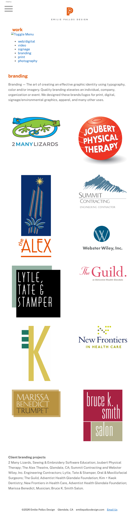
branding (24, 53)
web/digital (26, 41)
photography (27, 61)
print (21, 57)
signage (24, 49)
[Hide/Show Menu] (22, 34)
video (22, 45)
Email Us (112, 509)
